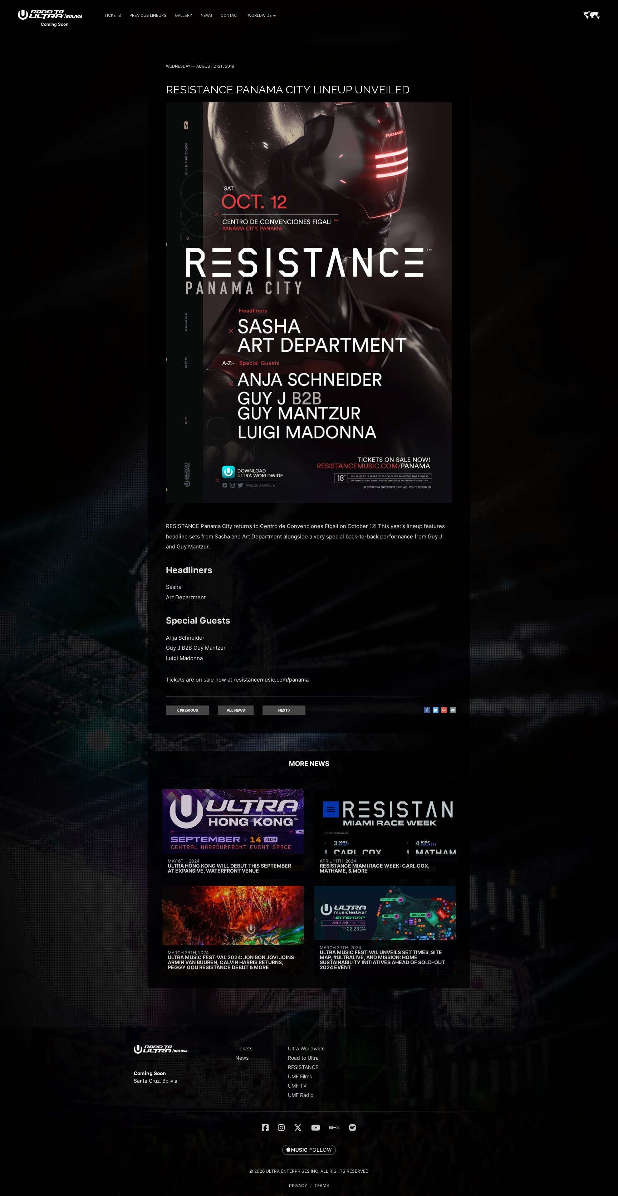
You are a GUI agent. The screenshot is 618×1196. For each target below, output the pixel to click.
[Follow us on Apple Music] (309, 1150)
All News (236, 710)
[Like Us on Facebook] (265, 1127)
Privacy (298, 1185)
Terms (321, 1185)
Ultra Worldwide (306, 1048)
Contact (230, 15)
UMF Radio (300, 1095)
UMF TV (297, 1086)
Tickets (112, 15)
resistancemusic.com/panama (271, 679)
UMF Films (300, 1076)
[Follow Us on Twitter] (297, 1127)
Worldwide (260, 15)
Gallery (183, 15)
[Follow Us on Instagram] (281, 1127)
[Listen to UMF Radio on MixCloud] (334, 1127)
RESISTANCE (303, 1067)
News (206, 15)
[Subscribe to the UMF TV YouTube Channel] (316, 1127)
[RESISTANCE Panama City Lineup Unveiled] (309, 501)
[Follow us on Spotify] (352, 1127)
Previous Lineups (147, 15)
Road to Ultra (303, 1058)
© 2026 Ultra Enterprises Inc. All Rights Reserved (309, 1171)
